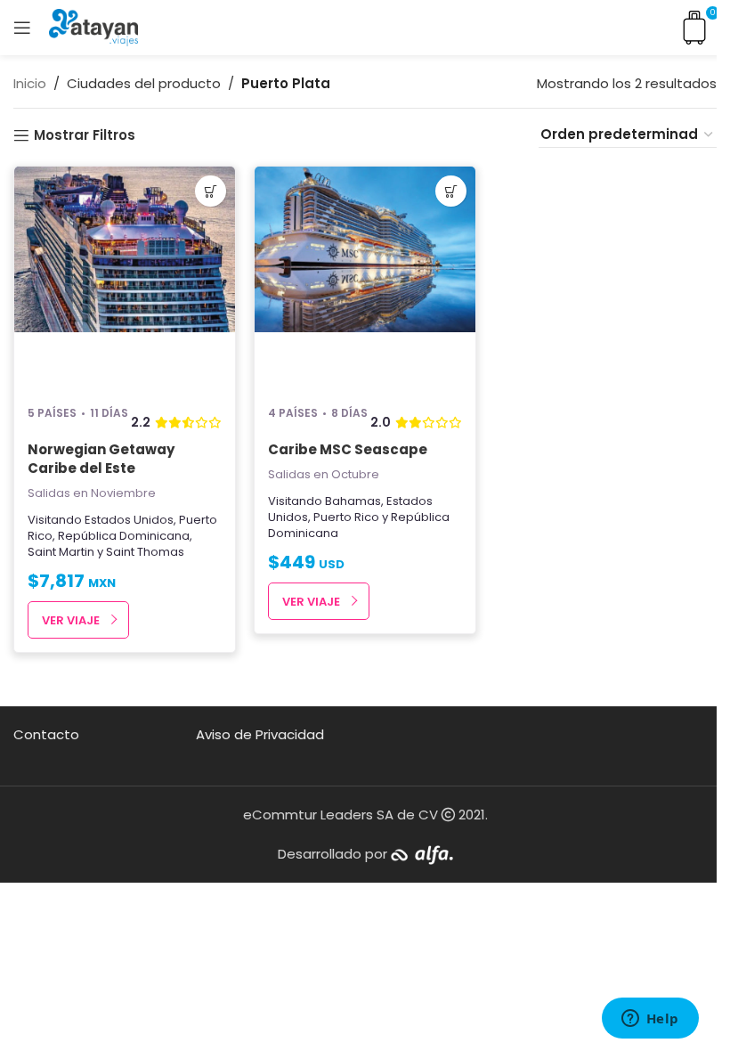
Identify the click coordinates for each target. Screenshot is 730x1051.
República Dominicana (124, 535)
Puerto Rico (346, 517)
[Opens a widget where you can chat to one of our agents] (650, 1020)
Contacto (46, 734)
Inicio (29, 83)
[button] (210, 191)
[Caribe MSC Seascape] (365, 278)
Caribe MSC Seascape (347, 449)
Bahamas (353, 501)
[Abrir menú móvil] (22, 27)
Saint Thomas (145, 551)
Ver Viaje (71, 620)
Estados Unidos (129, 519)
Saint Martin (61, 551)
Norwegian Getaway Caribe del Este (101, 458)
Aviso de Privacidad (260, 734)
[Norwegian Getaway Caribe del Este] (124, 278)
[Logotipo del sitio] (93, 26)
